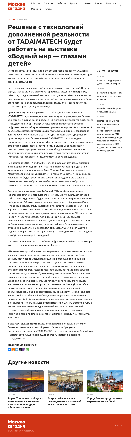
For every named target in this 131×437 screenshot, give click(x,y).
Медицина (36, 9)
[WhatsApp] (27, 349)
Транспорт (75, 3)
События (61, 3)
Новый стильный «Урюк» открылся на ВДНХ (109, 110)
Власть (98, 3)
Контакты (118, 425)
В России (35, 3)
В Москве (48, 3)
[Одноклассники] (13, 349)
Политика (111, 3)
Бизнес (87, 3)
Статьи (48, 9)
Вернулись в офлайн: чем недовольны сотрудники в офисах (109, 96)
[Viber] (23, 349)
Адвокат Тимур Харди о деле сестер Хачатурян (109, 82)
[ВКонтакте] (9, 349)
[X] (20, 349)
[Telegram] (16, 349)
